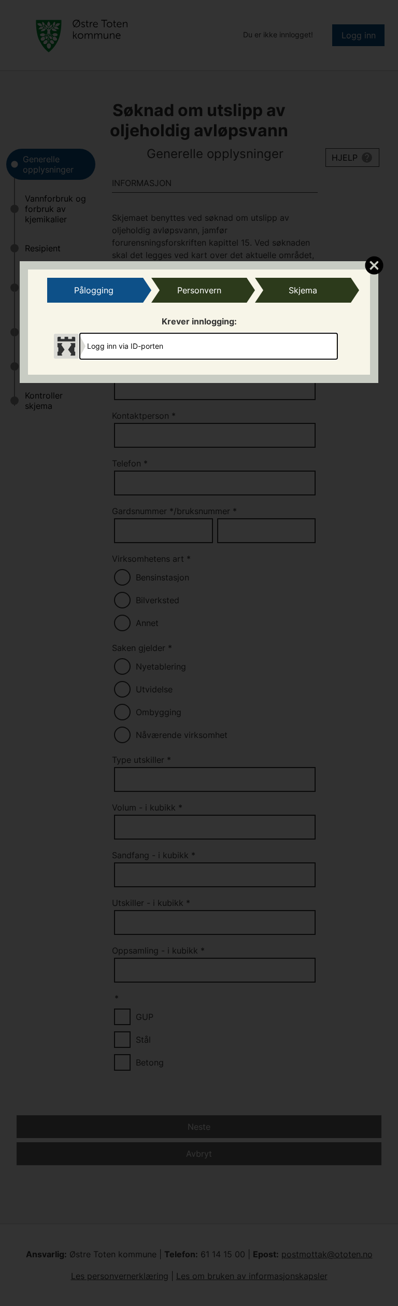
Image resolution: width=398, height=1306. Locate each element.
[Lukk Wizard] (374, 265)
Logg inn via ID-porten (125, 346)
